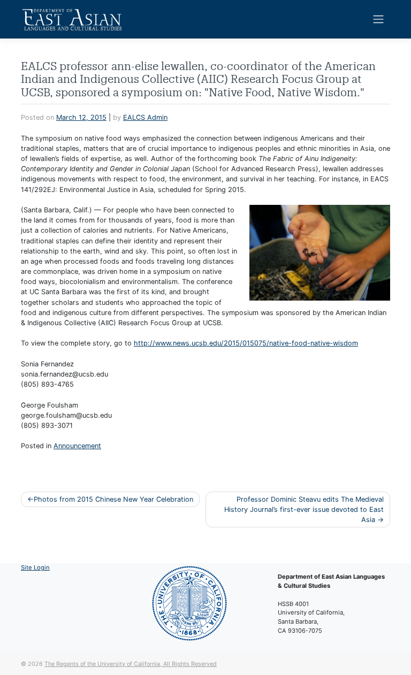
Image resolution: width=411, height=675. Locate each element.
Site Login (35, 567)
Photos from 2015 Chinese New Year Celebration (113, 499)
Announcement (77, 446)
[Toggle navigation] (378, 19)
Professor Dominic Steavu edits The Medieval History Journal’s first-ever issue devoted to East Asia (304, 509)
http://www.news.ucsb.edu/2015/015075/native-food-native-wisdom (246, 343)
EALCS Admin (145, 117)
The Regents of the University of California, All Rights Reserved (130, 664)
